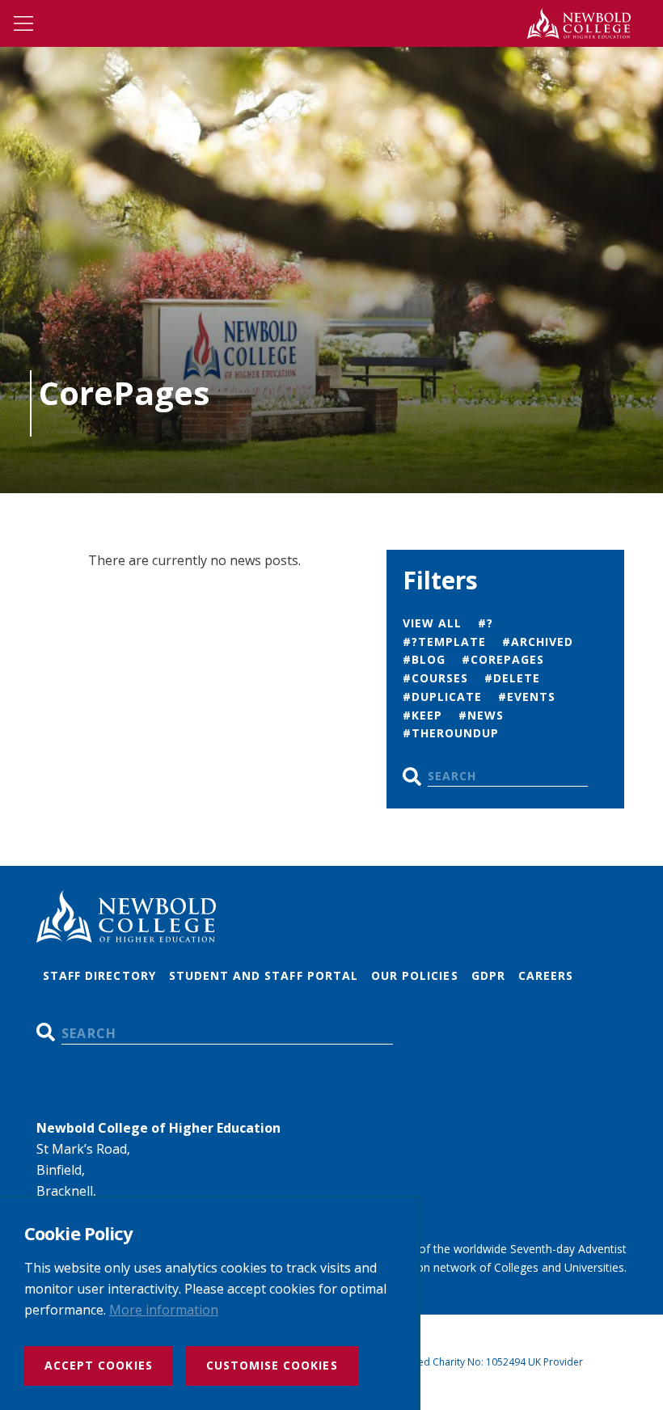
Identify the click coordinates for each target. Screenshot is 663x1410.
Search (412, 776)
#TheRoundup (451, 733)
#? (485, 623)
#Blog (424, 659)
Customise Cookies (272, 1365)
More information (163, 1310)
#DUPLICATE (443, 696)
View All (432, 623)
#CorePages (503, 659)
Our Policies (414, 975)
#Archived (537, 641)
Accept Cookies (98, 1365)
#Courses (435, 678)
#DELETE (512, 678)
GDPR (488, 975)
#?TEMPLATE (445, 641)
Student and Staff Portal (263, 975)
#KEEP (422, 715)
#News (481, 715)
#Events (526, 696)
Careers (545, 975)
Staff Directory (99, 975)
